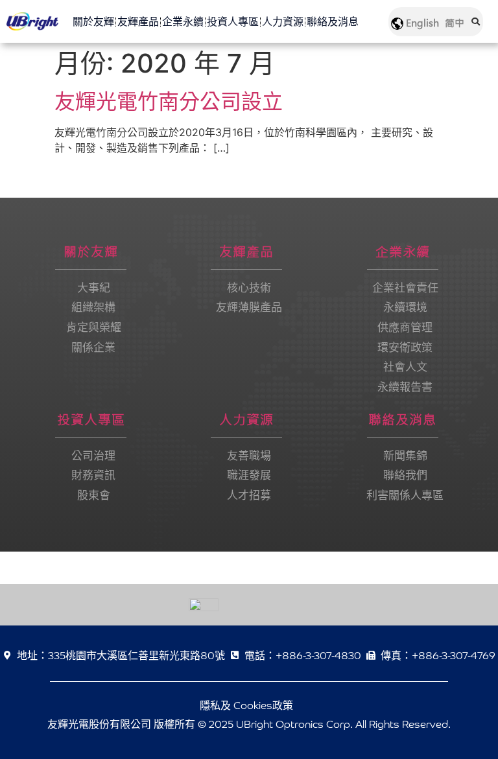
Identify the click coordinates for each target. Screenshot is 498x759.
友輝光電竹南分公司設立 (168, 101)
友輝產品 (138, 21)
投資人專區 (233, 21)
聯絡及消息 (333, 21)
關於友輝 (93, 21)
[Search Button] (475, 13)
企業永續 (183, 21)
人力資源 (282, 21)
